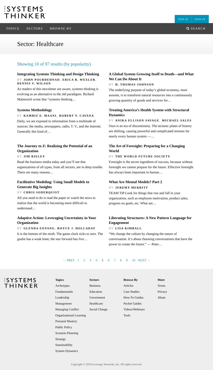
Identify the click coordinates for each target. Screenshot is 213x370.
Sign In (183, 19)
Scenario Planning (66, 333)
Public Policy (63, 327)
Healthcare (96, 303)
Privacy (162, 292)
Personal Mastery (66, 321)
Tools (127, 315)
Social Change (98, 309)
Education (95, 292)
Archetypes (62, 285)
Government (97, 297)
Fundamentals (64, 292)
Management (63, 303)
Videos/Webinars (134, 309)
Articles (128, 285)
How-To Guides (134, 297)
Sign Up (200, 19)
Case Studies (132, 292)
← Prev (69, 260)
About (161, 297)
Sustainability (64, 345)
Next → (144, 260)
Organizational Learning (70, 315)
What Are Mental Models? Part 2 (135, 182)
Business (94, 285)
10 (133, 260)
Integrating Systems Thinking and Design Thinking (58, 74)
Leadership (62, 297)
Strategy (60, 339)
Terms (161, 285)
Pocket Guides (133, 303)
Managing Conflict (67, 309)
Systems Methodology (34, 110)
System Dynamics (66, 351)
